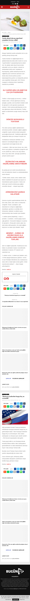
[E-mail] (5, 279)
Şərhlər (8, 378)
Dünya (8, 36)
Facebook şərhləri (18, 378)
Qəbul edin (15, 599)
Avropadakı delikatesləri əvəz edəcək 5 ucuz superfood (15, 301)
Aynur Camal (7, 42)
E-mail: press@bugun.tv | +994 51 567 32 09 (17, 588)
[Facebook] (7, 279)
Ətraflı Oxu (22, 599)
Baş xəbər (4, 36)
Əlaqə (18, 1)
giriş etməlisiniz (15, 387)
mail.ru (9, 269)
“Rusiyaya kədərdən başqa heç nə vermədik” (15, 295)
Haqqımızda (13, 1)
